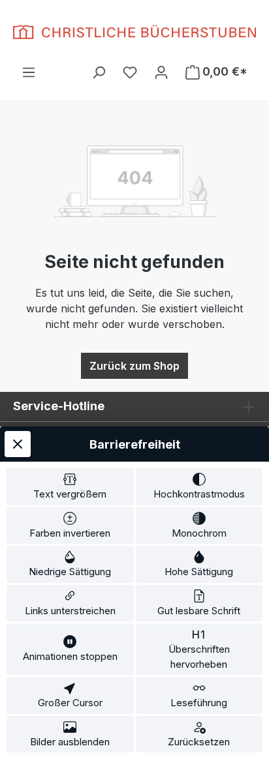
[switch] (70, 486)
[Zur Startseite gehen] (134, 32)
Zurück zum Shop (134, 365)
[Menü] (28, 72)
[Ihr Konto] (161, 72)
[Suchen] (98, 72)
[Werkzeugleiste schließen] (18, 444)
